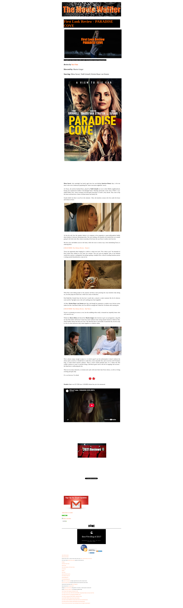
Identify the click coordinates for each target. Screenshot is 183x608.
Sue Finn (74, 64)
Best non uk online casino (65, 582)
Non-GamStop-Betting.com (66, 579)
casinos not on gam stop (66, 580)
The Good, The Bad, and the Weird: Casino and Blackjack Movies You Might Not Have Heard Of (76, 603)
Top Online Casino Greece (65, 563)
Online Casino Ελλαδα (65, 556)
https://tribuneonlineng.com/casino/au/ (86, 558)
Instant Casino (64, 565)
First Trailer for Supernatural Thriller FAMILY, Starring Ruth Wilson (72, 596)
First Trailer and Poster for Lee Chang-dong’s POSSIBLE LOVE (71, 594)
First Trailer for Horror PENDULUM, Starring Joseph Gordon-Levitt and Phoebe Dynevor (75, 599)
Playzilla (63, 570)
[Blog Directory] (99, 551)
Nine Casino (63, 572)
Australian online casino (71, 560)
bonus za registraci (74, 584)
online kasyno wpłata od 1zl (68, 589)
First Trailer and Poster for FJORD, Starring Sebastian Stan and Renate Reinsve (73, 601)
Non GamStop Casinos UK (66, 575)
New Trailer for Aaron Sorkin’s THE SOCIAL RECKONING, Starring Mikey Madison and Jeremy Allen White (78, 592)
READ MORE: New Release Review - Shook (76, 248)
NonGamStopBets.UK (65, 577)
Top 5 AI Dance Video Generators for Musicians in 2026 (70, 591)
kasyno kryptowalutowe (68, 587)
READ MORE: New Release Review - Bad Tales (77, 309)
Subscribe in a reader (67, 512)
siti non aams (64, 568)
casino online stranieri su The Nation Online (68, 567)
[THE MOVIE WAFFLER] (64, 515)
